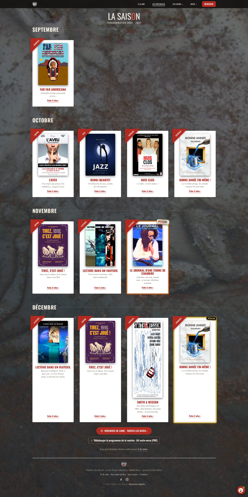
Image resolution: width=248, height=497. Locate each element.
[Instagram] (127, 479)
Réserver (208, 4)
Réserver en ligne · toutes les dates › (126, 430)
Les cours (133, 474)
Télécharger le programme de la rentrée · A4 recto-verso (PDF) (125, 440)
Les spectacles (158, 4)
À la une (141, 4)
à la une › (143, 449)
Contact (144, 474)
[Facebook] (121, 479)
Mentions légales (137, 484)
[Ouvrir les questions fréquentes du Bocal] (241, 490)
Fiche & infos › (53, 100)
